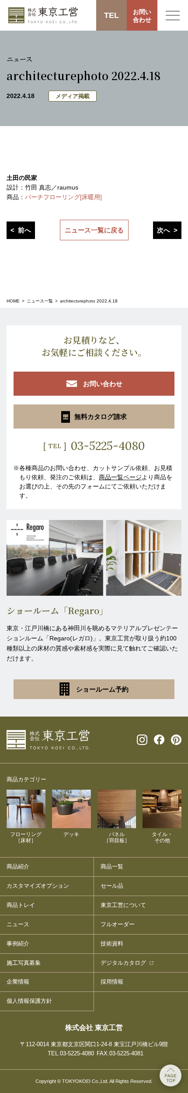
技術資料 (112, 943)
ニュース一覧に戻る (94, 230)
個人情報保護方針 (29, 1001)
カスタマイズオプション (38, 885)
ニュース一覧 (40, 301)
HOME (13, 301)
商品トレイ (21, 905)
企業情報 (18, 981)
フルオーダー (118, 924)
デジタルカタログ (123, 962)
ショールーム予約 (102, 689)
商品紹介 (18, 866)
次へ (163, 230)
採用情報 (112, 981)
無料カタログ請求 (100, 416)
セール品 (112, 885)
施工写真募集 (24, 962)
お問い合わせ (142, 15)
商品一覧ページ (120, 477)
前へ (24, 230)
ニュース (18, 924)
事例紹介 (18, 943)
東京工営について (123, 905)
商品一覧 (112, 866)
